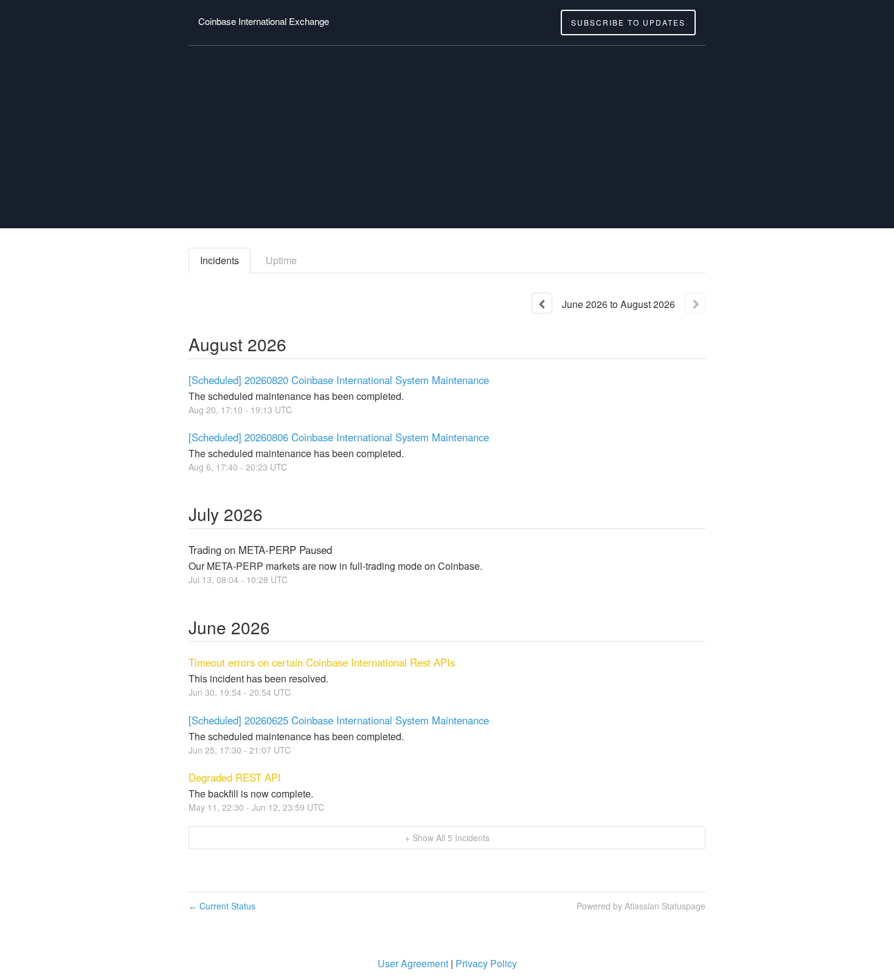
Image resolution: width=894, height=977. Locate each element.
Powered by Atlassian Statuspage (641, 906)
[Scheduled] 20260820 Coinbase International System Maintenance (339, 380)
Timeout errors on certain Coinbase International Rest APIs (322, 662)
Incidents (219, 260)
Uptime (281, 260)
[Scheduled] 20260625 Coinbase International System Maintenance (339, 720)
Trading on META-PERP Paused (260, 549)
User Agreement (413, 963)
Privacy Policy (486, 963)
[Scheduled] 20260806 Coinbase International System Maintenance (339, 437)
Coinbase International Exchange (263, 21)
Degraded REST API (235, 777)
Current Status (222, 906)
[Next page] (695, 303)
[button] (628, 22)
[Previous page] (542, 303)
